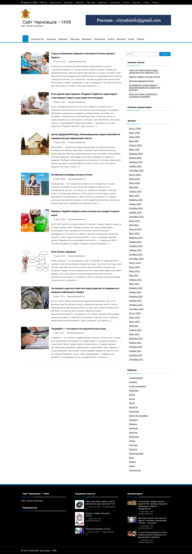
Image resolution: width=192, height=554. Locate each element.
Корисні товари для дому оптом (144, 76)
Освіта (126, 2)
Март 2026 (134, 149)
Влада (132, 403)
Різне (131, 457)
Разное (155, 2)
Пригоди (91, 2)
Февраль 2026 (136, 153)
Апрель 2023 (135, 279)
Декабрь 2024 (136, 208)
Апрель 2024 (135, 229)
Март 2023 (134, 284)
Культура (68, 2)
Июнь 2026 (134, 137)
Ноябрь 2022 (135, 300)
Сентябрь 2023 (136, 258)
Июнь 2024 (134, 221)
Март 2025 (134, 195)
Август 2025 (135, 174)
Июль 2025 (134, 179)
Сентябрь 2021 (136, 359)
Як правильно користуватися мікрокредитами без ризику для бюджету (144, 87)
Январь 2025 (135, 204)
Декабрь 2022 (136, 296)
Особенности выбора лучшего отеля (72, 174)
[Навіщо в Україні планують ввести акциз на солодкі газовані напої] (35, 231)
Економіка (115, 2)
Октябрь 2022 (135, 305)
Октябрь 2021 (135, 355)
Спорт (146, 2)
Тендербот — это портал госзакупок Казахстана (78, 328)
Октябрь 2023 (135, 254)
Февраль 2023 (136, 288)
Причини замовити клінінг (141, 81)
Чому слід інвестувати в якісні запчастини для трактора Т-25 (143, 71)
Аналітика (134, 390)
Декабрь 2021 (135, 347)
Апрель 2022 (135, 330)
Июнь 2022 (134, 321)
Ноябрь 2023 (135, 250)
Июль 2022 (134, 317)
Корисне (136, 2)
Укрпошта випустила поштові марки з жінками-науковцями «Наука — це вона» (152, 520)
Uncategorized (136, 378)
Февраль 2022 (136, 338)
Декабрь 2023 (136, 246)
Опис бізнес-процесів (63, 251)
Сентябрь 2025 (136, 170)
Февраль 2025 (136, 200)
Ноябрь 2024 (135, 212)
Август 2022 (135, 313)
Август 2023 (135, 263)
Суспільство (55, 2)
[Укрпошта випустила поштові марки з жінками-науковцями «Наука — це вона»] (132, 520)
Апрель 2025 (135, 191)
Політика (133, 445)
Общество (134, 436)
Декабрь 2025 (136, 162)
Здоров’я (79, 2)
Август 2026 (135, 128)
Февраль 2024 (136, 237)
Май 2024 (133, 225)
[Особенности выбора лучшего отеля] (35, 194)
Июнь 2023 (134, 271)
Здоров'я (133, 420)
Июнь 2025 (134, 183)
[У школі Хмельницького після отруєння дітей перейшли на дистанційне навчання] (132, 533)
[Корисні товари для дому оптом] (79, 519)
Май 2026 (133, 141)
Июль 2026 (134, 132)
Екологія (133, 407)
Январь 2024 (135, 242)
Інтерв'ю (133, 382)
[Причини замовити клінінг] (79, 531)
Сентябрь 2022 (136, 309)
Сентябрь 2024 (136, 216)
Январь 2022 (135, 342)
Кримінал (102, 2)
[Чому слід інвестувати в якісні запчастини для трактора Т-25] (79, 504)
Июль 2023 (134, 267)
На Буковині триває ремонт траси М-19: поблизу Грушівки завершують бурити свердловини (152, 505)
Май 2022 (133, 326)
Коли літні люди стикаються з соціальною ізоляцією (143, 95)
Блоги (132, 399)
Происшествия (136, 453)
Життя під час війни (138, 415)
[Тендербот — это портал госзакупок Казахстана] (35, 348)
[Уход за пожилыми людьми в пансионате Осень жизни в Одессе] (35, 73)
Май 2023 (133, 275)
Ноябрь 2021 (135, 351)
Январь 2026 (135, 158)
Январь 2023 (135, 292)
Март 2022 (134, 334)
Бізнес (132, 394)
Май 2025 (133, 187)
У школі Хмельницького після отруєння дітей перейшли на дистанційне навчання (152, 534)
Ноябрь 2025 (135, 166)
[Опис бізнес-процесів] (35, 271)
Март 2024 (134, 233)
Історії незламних (137, 386)
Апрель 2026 (135, 145)
